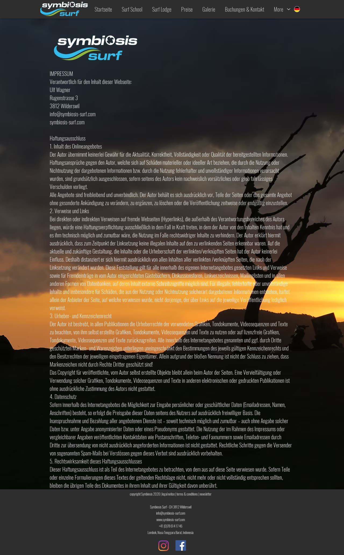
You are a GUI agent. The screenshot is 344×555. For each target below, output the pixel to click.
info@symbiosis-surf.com (72, 114)
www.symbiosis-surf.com (170, 519)
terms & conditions (187, 494)
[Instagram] (163, 545)
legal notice (168, 494)
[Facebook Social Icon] (180, 545)
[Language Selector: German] (294, 9)
